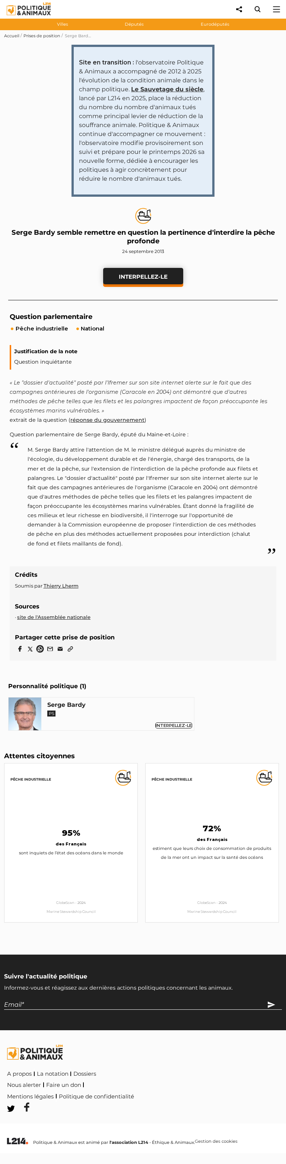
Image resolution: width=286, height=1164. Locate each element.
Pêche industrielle (30, 779)
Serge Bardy (66, 704)
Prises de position (41, 35)
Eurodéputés (215, 24)
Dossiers (84, 1073)
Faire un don (63, 1085)
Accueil (11, 35)
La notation (53, 1073)
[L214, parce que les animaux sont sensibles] (17, 1141)
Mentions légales (30, 1096)
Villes (62, 24)
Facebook (151, 1095)
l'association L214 (128, 1142)
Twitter (185, 1095)
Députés (134, 24)
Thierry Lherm (61, 586)
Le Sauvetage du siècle (167, 89)
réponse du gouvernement (107, 420)
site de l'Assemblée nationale (53, 617)
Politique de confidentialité (96, 1096)
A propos (19, 1073)
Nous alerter (24, 1085)
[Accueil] (23, 16)
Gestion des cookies (216, 1141)
